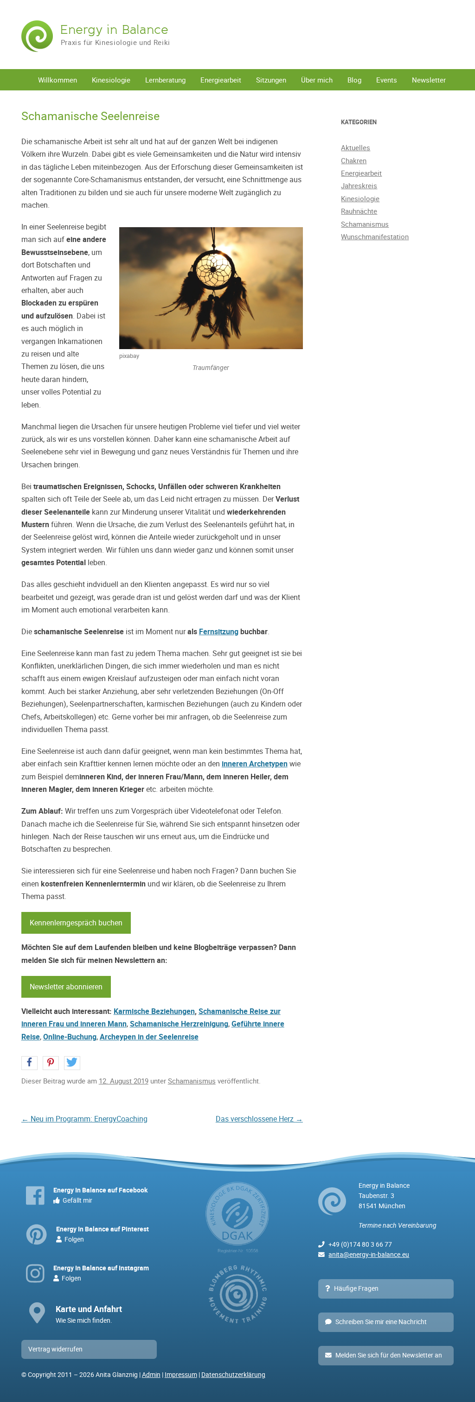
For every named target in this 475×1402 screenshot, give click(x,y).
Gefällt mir (100, 1195)
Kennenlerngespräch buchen (76, 923)
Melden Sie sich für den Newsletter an (388, 1355)
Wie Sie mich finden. (89, 1314)
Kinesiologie (111, 79)
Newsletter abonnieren (66, 986)
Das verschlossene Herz (259, 1119)
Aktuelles (355, 147)
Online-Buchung (69, 1037)
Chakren (353, 160)
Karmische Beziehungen (154, 1011)
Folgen (102, 1234)
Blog (354, 79)
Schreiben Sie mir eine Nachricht (381, 1322)
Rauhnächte (359, 211)
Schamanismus (192, 1080)
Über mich (317, 79)
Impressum (181, 1374)
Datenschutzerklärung (233, 1374)
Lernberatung (165, 79)
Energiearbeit (220, 79)
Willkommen (57, 79)
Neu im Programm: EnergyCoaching (84, 1119)
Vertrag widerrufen (55, 1349)
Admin (151, 1374)
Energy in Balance (114, 30)
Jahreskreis (359, 185)
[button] (29, 1064)
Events (386, 79)
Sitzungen (271, 79)
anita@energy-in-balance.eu (368, 1254)
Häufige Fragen (356, 1288)
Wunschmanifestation (375, 236)
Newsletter (429, 79)
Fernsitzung (218, 631)
